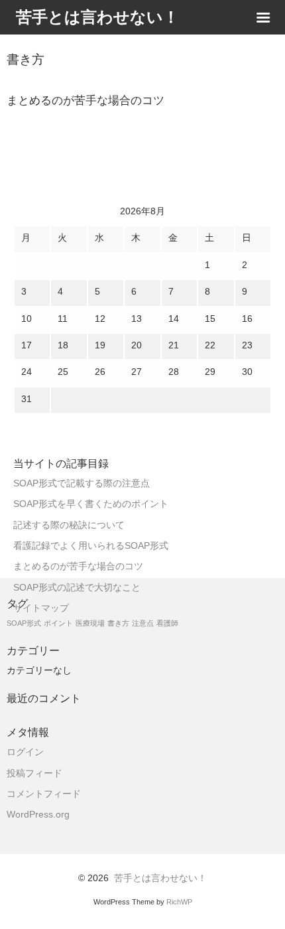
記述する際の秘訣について (69, 525)
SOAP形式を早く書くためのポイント (90, 504)
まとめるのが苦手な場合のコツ (78, 566)
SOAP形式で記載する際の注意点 (81, 483)
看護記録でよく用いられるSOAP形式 (90, 546)
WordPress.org (38, 815)
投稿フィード (34, 773)
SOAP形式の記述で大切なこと (77, 588)
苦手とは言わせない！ (160, 878)
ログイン (25, 752)
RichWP (179, 902)
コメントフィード (44, 794)
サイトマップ (41, 608)
